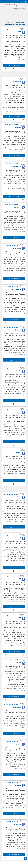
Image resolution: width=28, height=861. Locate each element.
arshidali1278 (17, 82)
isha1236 (18, 579)
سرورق (22, 5)
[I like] (23, 69)
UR (4, 2)
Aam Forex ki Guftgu (12, 5)
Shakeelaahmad (16, 166)
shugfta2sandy (16, 289)
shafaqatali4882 (16, 248)
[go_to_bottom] (25, 858)
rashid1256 (18, 32)
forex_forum (17, 412)
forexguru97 (17, 824)
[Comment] (12, 68)
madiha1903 (17, 371)
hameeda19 (17, 127)
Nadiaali (18, 453)
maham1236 (17, 618)
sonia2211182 (17, 330)
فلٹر (22, 19)
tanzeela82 (18, 538)
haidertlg (18, 662)
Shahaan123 (17, 207)
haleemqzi (18, 785)
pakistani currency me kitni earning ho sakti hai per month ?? (11, 29)
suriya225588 (17, 707)
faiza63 (19, 497)
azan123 (18, 744)
